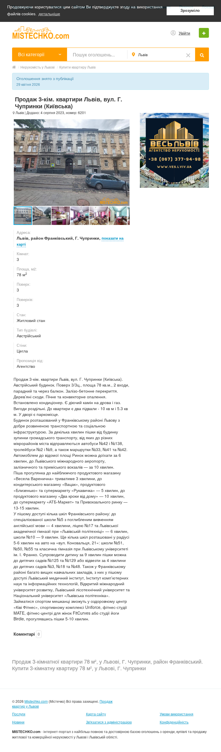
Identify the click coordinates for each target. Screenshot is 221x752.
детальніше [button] (49, 14)
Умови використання (176, 713)
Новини (18, 721)
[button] (42, 216)
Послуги (18, 713)
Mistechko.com (36, 701)
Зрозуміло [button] (190, 11)
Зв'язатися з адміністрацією (109, 721)
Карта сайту (96, 713)
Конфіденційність (174, 721)
